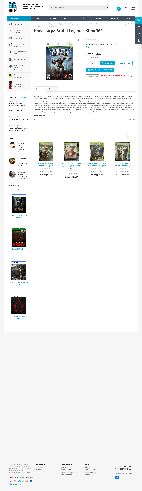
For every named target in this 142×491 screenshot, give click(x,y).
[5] (95, 39)
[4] (93, 39)
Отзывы (98, 18)
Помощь (89, 464)
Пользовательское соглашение (19, 472)
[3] (91, 39)
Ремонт (38, 18)
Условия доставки (67, 472)
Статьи (84, 18)
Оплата (53, 18)
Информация (66, 464)
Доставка (68, 18)
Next (133, 137)
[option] (19, 209)
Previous (129, 137)
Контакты (114, 18)
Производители (90, 472)
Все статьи (25, 139)
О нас (128, 18)
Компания (40, 464)
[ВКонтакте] (117, 477)
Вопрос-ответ (90, 469)
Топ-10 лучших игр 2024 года (18, 119)
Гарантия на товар (67, 474)
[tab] (90, 47)
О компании (40, 467)
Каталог (14, 18)
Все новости (25, 97)
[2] (89, 39)
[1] (87, 39)
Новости (39, 469)
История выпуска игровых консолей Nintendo (21, 147)
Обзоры (88, 474)
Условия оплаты (66, 469)
